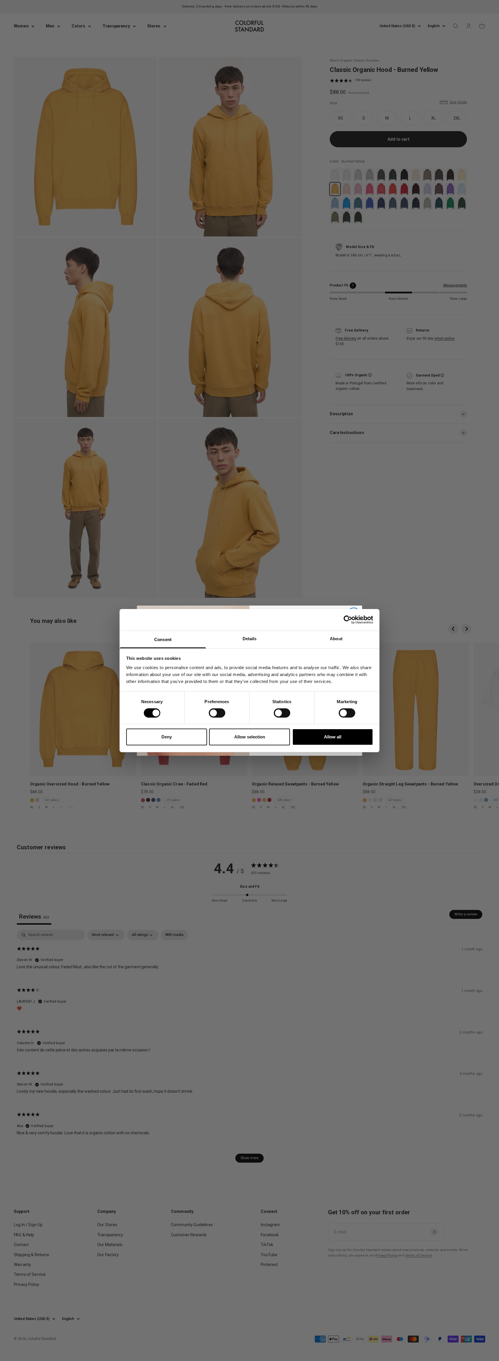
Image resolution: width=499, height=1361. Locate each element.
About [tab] (336, 638)
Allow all (332, 736)
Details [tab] (250, 638)
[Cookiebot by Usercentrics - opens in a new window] (348, 619)
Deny (166, 736)
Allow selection (249, 736)
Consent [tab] (163, 639)
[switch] (217, 713)
